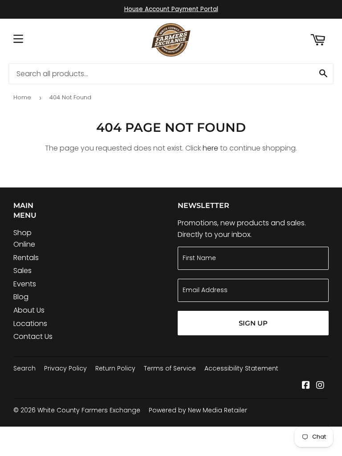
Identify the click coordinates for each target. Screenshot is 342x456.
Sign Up (253, 323)
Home (22, 97)
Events (24, 284)
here (210, 148)
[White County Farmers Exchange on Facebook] (306, 386)
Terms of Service (170, 368)
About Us (29, 310)
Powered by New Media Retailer (198, 410)
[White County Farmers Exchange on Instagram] (320, 386)
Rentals (26, 257)
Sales (22, 270)
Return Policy (115, 368)
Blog (20, 297)
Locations (30, 323)
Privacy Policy (65, 368)
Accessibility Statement (241, 368)
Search (24, 368)
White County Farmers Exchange (88, 410)
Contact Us (33, 336)
